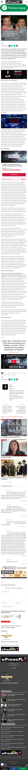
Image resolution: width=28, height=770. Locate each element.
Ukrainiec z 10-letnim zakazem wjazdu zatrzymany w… (15, 720)
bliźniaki (9, 373)
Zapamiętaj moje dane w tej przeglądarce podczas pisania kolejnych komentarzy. (13, 611)
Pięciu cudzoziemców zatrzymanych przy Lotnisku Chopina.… (16, 700)
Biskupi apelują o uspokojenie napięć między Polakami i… (15, 695)
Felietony (5, 28)
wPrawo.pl (14, 763)
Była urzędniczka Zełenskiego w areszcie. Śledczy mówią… (16, 715)
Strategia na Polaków (6, 457)
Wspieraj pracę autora (14, 352)
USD (7, 639)
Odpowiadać (24, 500)
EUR (4, 639)
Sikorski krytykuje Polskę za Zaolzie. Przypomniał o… (15, 710)
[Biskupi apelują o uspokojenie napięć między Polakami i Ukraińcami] (3, 696)
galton (24, 373)
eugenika (20, 373)
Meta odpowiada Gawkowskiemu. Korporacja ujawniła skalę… (14, 705)
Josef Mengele (4, 374)
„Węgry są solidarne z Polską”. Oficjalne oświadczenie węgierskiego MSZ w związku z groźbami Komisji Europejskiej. (20, 410)
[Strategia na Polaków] (14, 447)
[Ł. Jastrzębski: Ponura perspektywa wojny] (14, 427)
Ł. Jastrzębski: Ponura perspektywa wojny (11, 437)
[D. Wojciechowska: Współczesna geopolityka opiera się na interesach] (14, 468)
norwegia (8, 374)
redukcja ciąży (14, 374)
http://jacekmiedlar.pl (13, 395)
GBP (9, 639)
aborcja (5, 373)
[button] (4, 764)
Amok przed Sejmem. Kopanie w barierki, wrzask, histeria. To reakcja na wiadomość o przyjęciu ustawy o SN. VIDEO (7, 410)
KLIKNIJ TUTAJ (21, 398)
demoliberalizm (14, 373)
